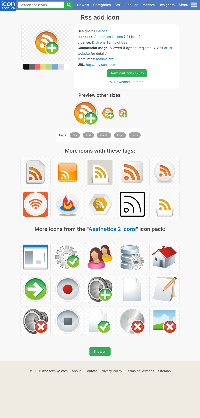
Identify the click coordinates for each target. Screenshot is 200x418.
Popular (131, 5)
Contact (91, 371)
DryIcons (100, 31)
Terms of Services (140, 371)
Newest (83, 5)
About (76, 371)
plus (135, 135)
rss (75, 135)
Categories (102, 5)
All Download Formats (126, 82)
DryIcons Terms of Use (109, 42)
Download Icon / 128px (127, 73)
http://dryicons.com (101, 65)
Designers (167, 5)
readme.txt (104, 59)
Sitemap (164, 371)
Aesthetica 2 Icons (108, 37)
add (88, 135)
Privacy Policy (111, 371)
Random (148, 5)
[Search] (68, 5)
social (104, 135)
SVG (118, 5)
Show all (100, 351)
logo (120, 135)
